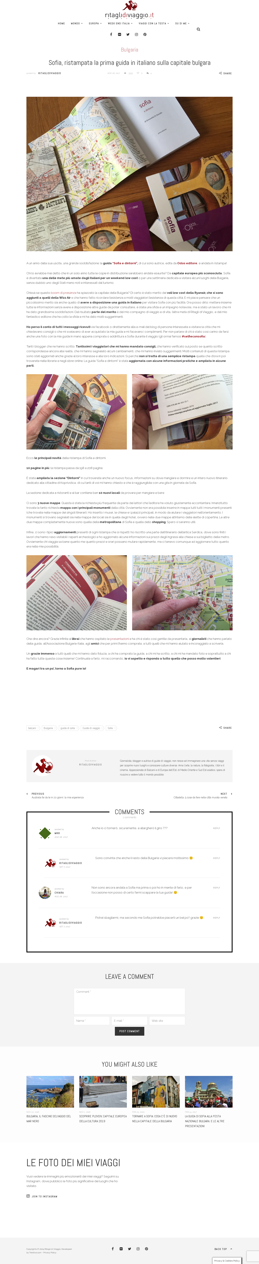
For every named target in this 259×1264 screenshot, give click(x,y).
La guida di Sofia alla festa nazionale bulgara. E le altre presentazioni (152, 1121)
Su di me (181, 23)
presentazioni (120, 639)
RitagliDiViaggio (49, 73)
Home (61, 23)
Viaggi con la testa (152, 23)
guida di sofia (68, 728)
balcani (32, 728)
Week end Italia (119, 23)
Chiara (59, 892)
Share (227, 73)
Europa (94, 23)
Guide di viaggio (91, 728)
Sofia (110, 728)
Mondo (75, 23)
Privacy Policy (49, 1252)
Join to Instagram (44, 1196)
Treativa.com (35, 1252)
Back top (221, 1249)
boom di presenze (63, 292)
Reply (216, 828)
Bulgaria (129, 49)
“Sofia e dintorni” (124, 263)
